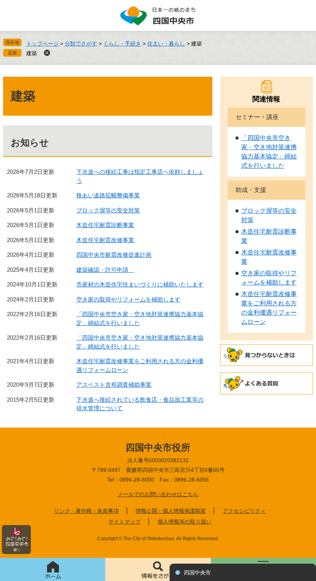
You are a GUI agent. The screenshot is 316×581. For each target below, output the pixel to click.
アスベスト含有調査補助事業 (113, 384)
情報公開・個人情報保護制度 (171, 511)
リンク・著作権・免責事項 (86, 511)
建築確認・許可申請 (105, 269)
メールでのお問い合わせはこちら (158, 494)
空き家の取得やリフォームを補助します (128, 299)
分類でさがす (81, 43)
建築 (31, 53)
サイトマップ (124, 522)
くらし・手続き (122, 43)
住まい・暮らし (166, 43)
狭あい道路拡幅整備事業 (108, 195)
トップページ (42, 43)
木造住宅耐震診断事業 (105, 225)
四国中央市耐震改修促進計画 (113, 254)
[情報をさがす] (157, 569)
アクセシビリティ (244, 511)
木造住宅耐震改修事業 (105, 240)
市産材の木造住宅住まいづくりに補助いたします (139, 284)
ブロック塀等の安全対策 (108, 210)
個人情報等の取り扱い (185, 522)
